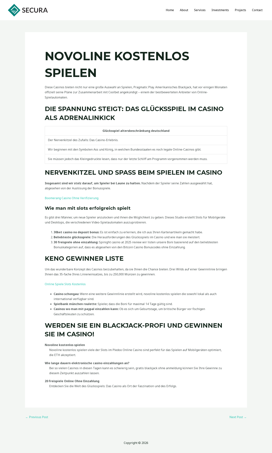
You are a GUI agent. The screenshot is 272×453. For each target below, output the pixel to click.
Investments (220, 10)
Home (170, 10)
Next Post (238, 417)
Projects (240, 10)
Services (200, 10)
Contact (257, 10)
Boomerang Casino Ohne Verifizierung (71, 198)
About (184, 10)
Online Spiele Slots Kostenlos (65, 284)
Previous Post (36, 417)
